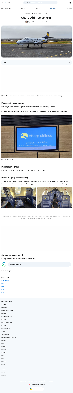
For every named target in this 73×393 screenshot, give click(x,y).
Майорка (3, 361)
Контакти (3, 375)
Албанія (3, 352)
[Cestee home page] (8, 3)
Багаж (38, 8)
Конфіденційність (43, 381)
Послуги (69, 8)
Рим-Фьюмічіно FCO (6, 316)
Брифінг (53, 8)
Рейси (23, 8)
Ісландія (3, 349)
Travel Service (5, 334)
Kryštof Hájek (31, 22)
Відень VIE (4, 307)
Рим (2, 355)
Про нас (3, 372)
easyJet (3, 325)
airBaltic (3, 304)
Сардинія (3, 319)
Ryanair (3, 313)
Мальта (3, 343)
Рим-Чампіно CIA (5, 328)
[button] (2, 2)
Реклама (51, 381)
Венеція (3, 346)
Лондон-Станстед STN (7, 310)
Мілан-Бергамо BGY (6, 322)
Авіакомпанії (28, 13)
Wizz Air (3, 331)
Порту (3, 364)
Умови (35, 381)
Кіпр (2, 358)
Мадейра (3, 340)
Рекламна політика (46, 218)
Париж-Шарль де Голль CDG (8, 337)
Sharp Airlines (6, 8)
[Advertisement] (36, 79)
